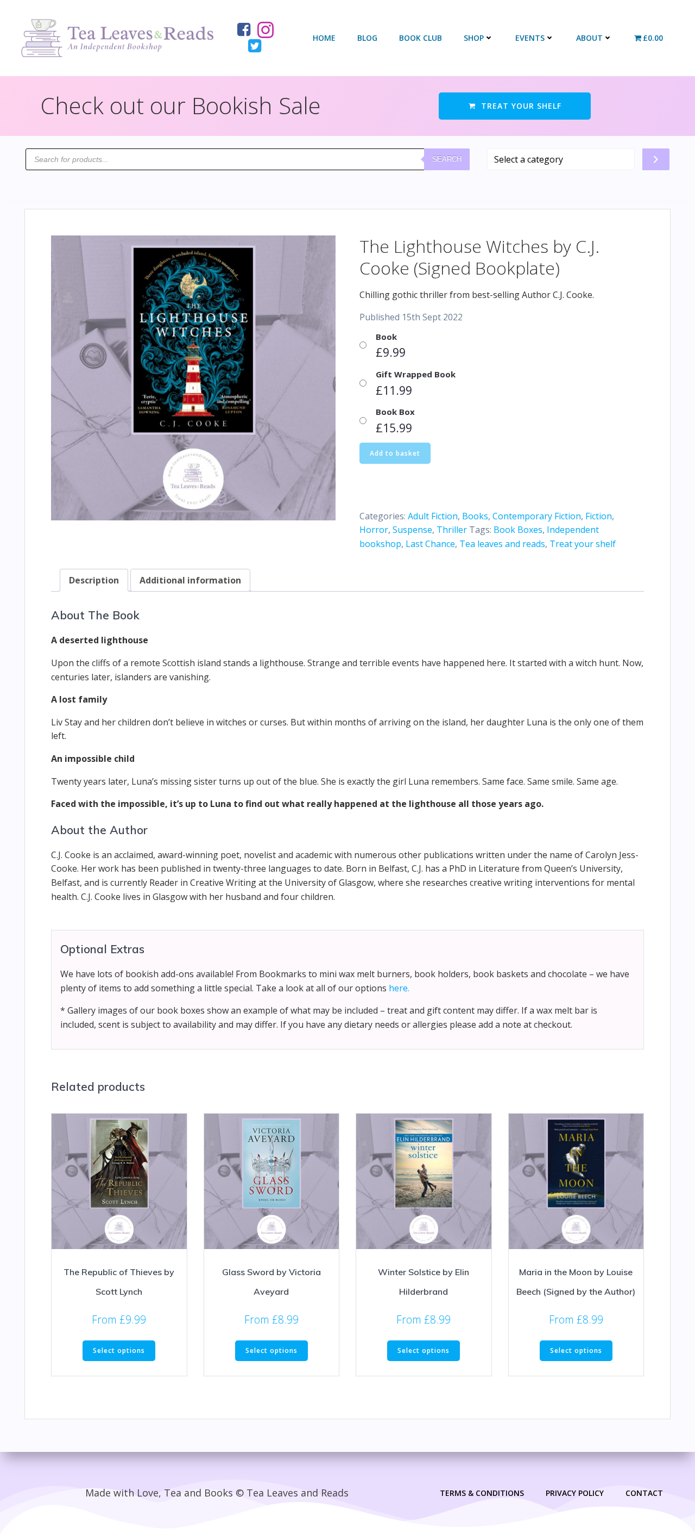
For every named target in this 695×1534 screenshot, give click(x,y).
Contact (644, 1493)
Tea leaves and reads (502, 544)
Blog (367, 38)
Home (324, 38)
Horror (373, 530)
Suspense (412, 530)
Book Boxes (518, 530)
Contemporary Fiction (536, 516)
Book (386, 336)
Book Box (395, 411)
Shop (474, 38)
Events (530, 38)
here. (399, 988)
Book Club (420, 38)
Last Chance (430, 544)
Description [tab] (94, 580)
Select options (119, 1350)
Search (447, 159)
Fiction (598, 516)
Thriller (452, 530)
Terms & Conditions (482, 1493)
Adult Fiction (433, 516)
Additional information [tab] (190, 580)
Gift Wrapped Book (416, 374)
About (589, 38)
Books (475, 516)
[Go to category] (655, 159)
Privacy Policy (575, 1493)
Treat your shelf (582, 544)
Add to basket (395, 453)
